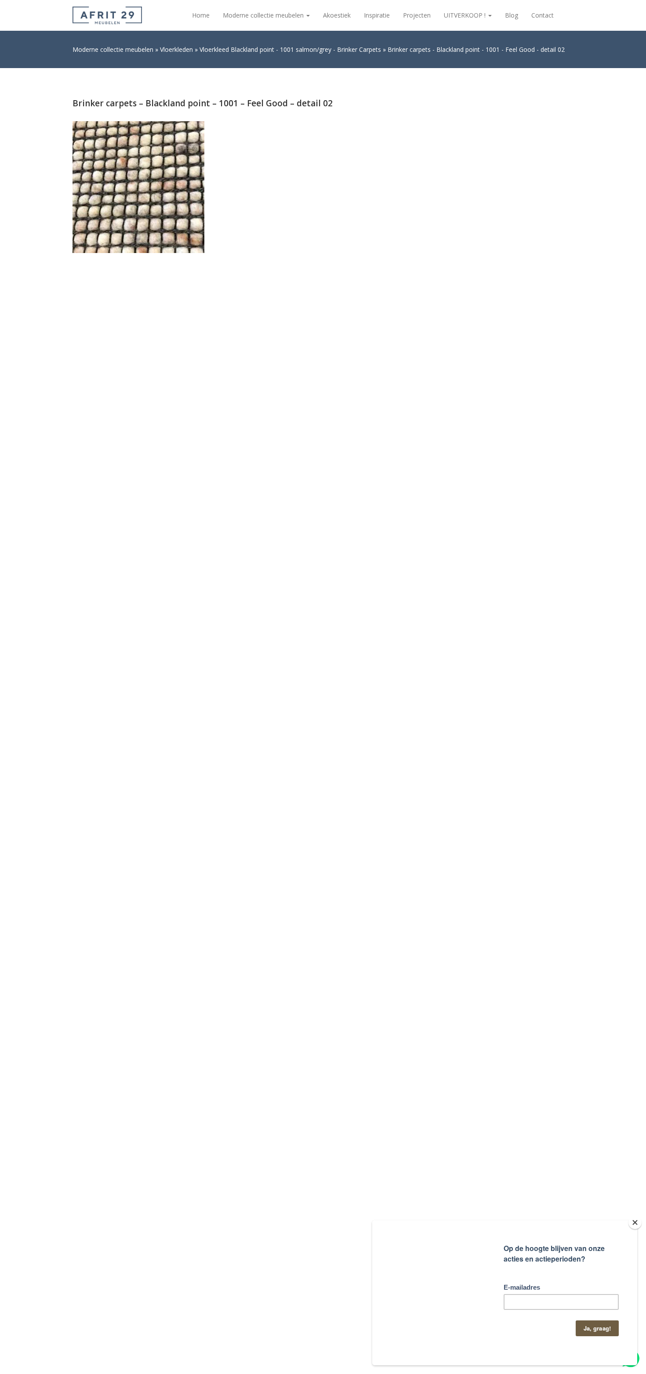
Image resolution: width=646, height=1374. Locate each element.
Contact (542, 15)
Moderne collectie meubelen (264, 15)
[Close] (635, 1222)
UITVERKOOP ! (465, 15)
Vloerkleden (176, 49)
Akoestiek (337, 15)
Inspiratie (377, 15)
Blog (511, 15)
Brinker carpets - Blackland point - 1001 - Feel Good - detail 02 (476, 49)
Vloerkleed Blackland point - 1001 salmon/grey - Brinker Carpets (290, 49)
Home (201, 15)
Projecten (417, 15)
